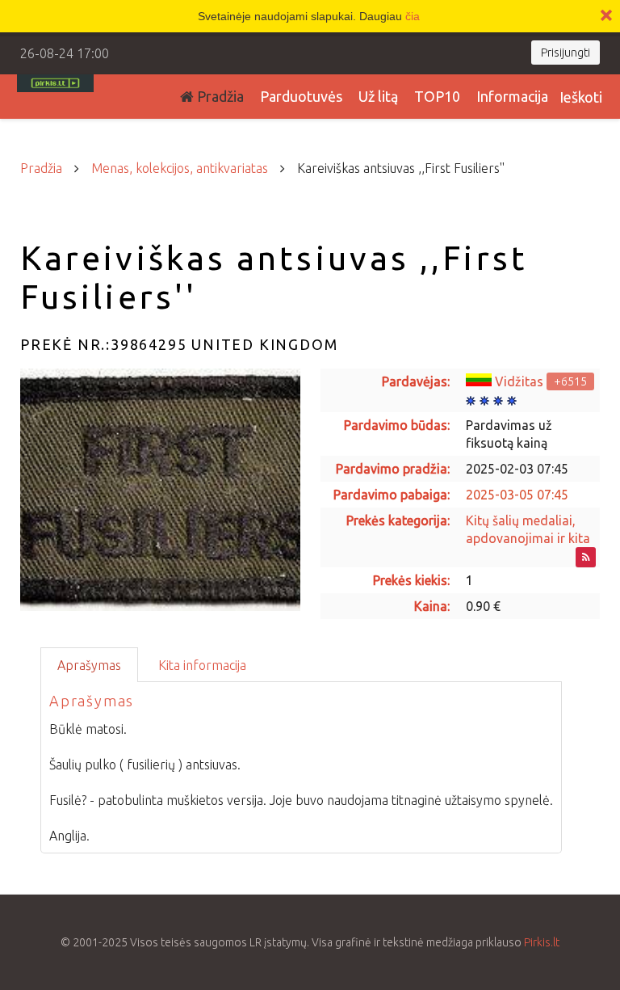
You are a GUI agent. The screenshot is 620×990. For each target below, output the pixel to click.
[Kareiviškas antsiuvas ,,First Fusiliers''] (160, 490)
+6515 (570, 381)
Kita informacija (202, 665)
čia (412, 16)
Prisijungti (565, 52)
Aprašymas (89, 665)
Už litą (378, 96)
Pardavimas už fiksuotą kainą (509, 434)
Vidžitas (519, 381)
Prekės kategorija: (398, 520)
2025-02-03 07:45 (517, 468)
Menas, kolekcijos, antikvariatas (179, 168)
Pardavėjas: (416, 381)
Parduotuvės (301, 96)
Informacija (512, 96)
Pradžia (219, 96)
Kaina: (432, 606)
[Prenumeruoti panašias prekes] (586, 557)
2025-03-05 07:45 (517, 494)
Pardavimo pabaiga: (391, 494)
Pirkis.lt (541, 942)
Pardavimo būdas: (397, 425)
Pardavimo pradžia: (393, 468)
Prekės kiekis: (411, 580)
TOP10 (437, 96)
